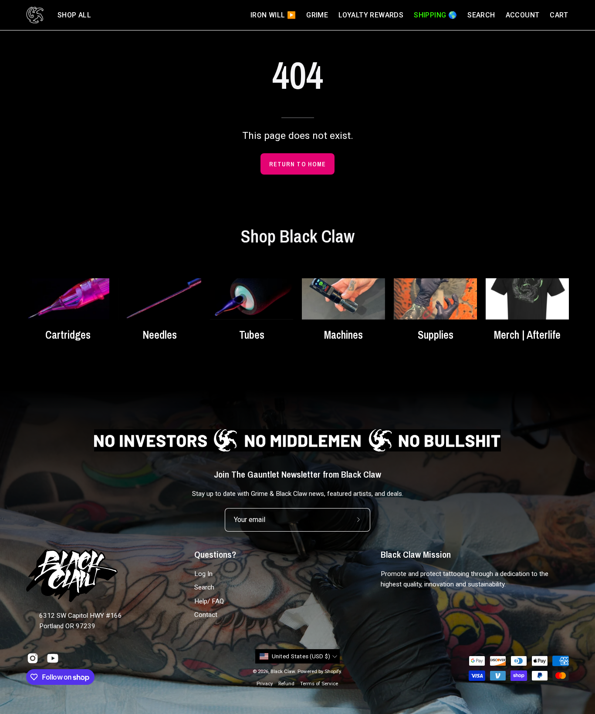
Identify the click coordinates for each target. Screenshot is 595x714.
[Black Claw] (35, 15)
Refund (286, 683)
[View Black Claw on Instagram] (32, 658)
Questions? (215, 554)
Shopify (333, 671)
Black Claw (282, 671)
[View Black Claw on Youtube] (52, 658)
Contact (205, 615)
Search (204, 588)
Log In (203, 574)
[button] (74, 15)
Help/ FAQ (209, 601)
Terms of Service (319, 683)
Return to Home (297, 164)
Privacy (265, 683)
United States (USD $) (301, 656)
